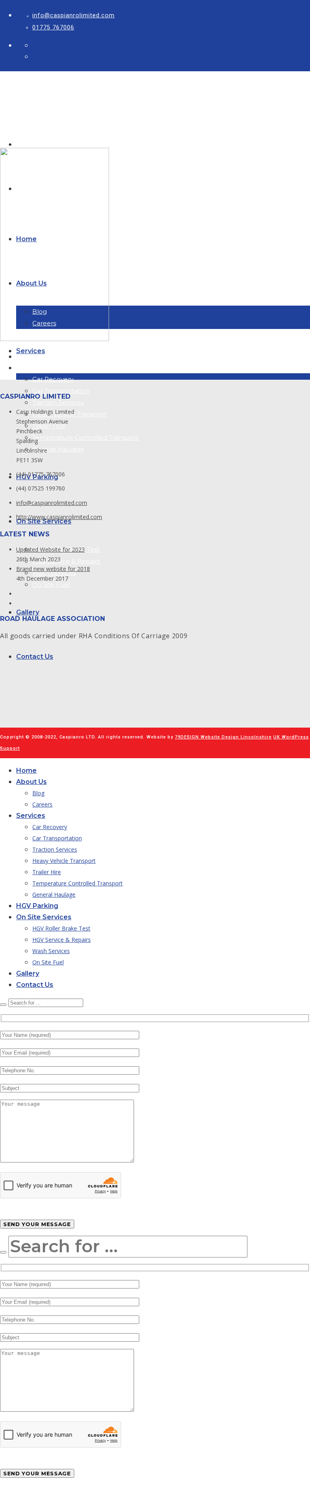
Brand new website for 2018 (53, 569)
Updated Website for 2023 (50, 549)
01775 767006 (53, 27)
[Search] (3, 1004)
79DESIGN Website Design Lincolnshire (223, 737)
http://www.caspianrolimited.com (59, 517)
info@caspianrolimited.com (73, 15)
